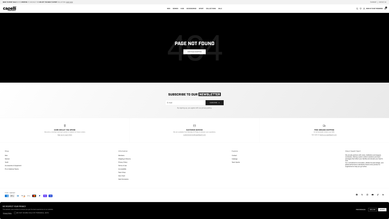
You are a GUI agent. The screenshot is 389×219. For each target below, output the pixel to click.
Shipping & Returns (124, 159)
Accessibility (122, 169)
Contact (234, 155)
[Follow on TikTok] (378, 195)
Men (6, 155)
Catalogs (234, 159)
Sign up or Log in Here (65, 135)
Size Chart (121, 176)
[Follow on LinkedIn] (383, 195)
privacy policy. (207, 108)
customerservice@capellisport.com (194, 135)
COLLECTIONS (211, 9)
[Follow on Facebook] (357, 195)
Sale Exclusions (123, 179)
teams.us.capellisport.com (328, 135)
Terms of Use (122, 165)
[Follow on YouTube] (373, 195)
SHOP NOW (69, 2)
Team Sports (236, 162)
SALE (220, 9)
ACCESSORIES (191, 9)
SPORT (201, 9)
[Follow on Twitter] (362, 195)
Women (7, 159)
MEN (168, 9)
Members (121, 155)
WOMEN (175, 9)
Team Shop (122, 172)
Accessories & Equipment (13, 165)
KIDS (182, 9)
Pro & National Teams (12, 169)
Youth (6, 162)
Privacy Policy (122, 162)
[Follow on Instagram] (367, 195)
